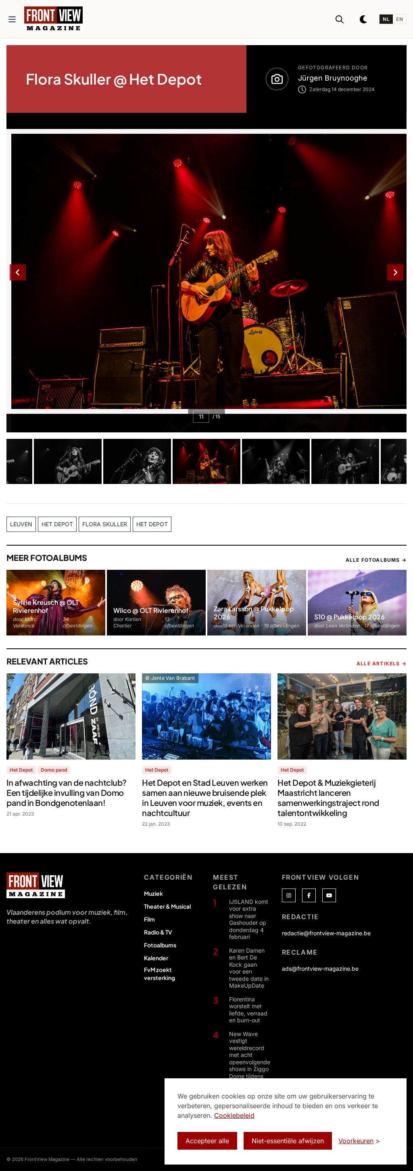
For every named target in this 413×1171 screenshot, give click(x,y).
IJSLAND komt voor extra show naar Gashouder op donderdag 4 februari (248, 919)
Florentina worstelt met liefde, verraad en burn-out (248, 1010)
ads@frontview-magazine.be (320, 968)
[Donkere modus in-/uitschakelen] (364, 19)
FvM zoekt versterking (159, 973)
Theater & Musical (167, 906)
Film (149, 919)
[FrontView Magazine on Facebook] (309, 895)
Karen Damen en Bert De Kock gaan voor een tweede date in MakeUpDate (249, 968)
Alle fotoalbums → (376, 560)
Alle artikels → (382, 663)
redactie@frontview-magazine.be (326, 933)
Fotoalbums (160, 945)
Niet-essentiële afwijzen (288, 1141)
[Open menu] (12, 19)
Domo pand (54, 770)
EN (399, 19)
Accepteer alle (207, 1141)
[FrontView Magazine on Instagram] (289, 895)
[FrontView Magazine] (35, 885)
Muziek (153, 893)
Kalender (156, 957)
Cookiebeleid (234, 1115)
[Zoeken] (339, 19)
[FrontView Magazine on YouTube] (329, 895)
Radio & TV (158, 932)
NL (386, 19)
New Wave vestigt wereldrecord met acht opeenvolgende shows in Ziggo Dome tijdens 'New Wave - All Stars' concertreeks (249, 1065)
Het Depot (21, 770)
